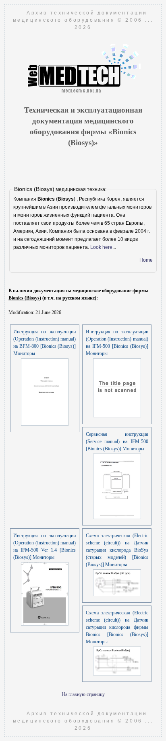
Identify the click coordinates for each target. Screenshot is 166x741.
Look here (101, 247)
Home (146, 260)
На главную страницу (83, 694)
